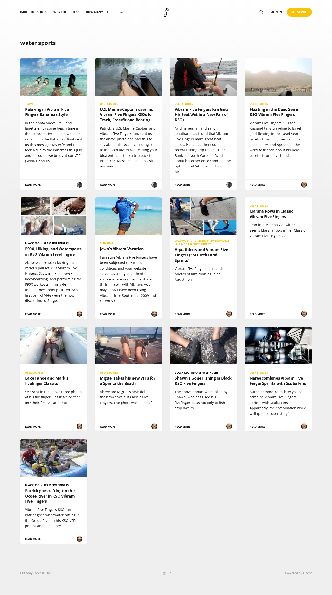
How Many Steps (99, 12)
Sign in (276, 12)
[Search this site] (261, 12)
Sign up (166, 573)
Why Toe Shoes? (66, 12)
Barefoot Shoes (33, 12)
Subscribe (299, 12)
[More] (121, 12)
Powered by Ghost (298, 573)
